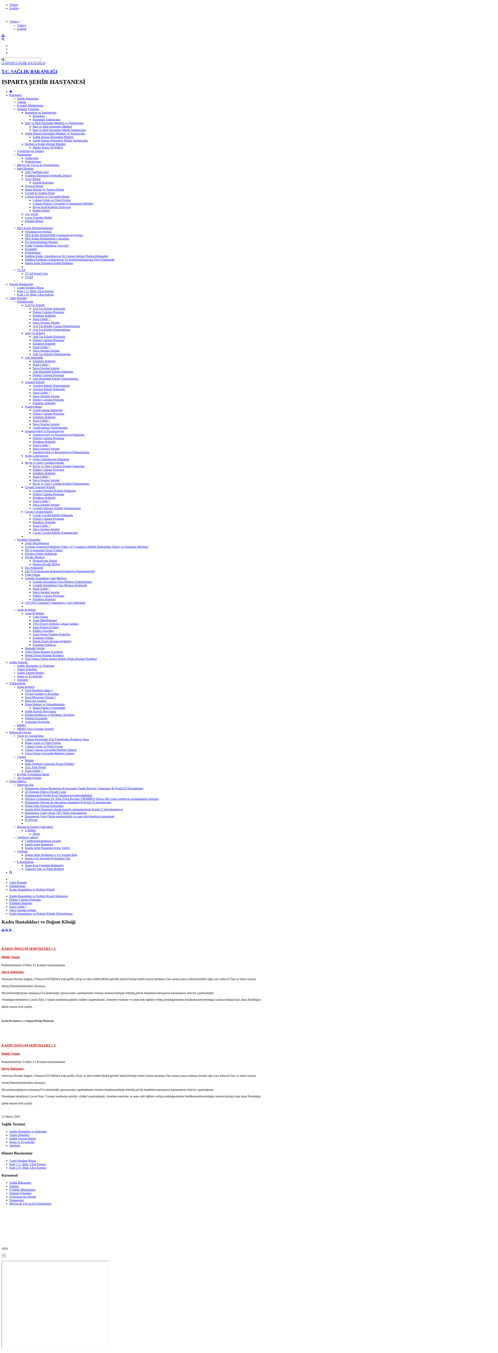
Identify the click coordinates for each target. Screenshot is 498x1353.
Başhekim (39, 116)
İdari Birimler (25, 168)
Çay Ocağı (31, 214)
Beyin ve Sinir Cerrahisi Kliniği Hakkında (58, 466)
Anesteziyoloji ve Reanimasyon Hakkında (58, 434)
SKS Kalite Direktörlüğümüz (35, 228)
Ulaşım (21, 756)
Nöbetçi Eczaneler (36, 718)
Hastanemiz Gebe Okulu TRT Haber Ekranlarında (56, 813)
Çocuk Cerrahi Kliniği (38, 511)
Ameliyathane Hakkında (48, 410)
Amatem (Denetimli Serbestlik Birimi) (48, 175)
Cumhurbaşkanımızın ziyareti (43, 841)
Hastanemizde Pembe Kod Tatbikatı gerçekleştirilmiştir (58, 795)
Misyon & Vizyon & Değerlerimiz (38, 165)
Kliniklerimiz (25, 301)
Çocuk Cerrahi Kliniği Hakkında (53, 515)
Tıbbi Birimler (18, 298)
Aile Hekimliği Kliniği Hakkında (53, 371)
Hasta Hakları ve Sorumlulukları (45, 704)
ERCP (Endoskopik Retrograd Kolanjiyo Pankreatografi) (60, 571)
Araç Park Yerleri (35, 767)
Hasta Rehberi (26, 686)
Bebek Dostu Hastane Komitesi (44, 655)
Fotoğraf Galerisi (27, 837)
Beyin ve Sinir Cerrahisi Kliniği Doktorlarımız (61, 483)
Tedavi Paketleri (27, 669)
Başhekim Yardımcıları (46, 119)
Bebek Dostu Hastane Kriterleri (52, 641)
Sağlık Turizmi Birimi (30, 672)
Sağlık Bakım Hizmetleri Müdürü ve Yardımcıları (55, 133)
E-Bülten (30, 830)
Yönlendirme (17, 683)
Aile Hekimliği (34, 357)
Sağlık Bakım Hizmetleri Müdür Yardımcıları (60, 140)
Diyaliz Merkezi (35, 557)
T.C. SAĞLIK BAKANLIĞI (29, 71)
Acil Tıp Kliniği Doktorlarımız (51, 329)
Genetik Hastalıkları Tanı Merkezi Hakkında (60, 585)
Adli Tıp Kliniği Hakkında (49, 336)
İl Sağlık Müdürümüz (30, 105)
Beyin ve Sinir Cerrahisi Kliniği (44, 462)
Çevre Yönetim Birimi (38, 217)
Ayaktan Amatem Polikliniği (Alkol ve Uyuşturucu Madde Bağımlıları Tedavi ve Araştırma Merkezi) (86, 546)
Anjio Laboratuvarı (36, 455)
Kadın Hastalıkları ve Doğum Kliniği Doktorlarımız (41, 913)
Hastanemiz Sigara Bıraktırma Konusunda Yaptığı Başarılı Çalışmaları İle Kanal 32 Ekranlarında (84, 788)
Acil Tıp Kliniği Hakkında (49, 308)
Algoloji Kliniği (34, 382)
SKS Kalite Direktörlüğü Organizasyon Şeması (54, 235)
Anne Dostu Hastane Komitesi (43, 651)
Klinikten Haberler (44, 315)
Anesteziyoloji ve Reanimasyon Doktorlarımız (61, 452)
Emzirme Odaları (43, 637)
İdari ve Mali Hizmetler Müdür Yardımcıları (59, 130)
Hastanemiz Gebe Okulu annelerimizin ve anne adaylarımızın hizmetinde (69, 816)
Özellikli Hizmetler (28, 539)
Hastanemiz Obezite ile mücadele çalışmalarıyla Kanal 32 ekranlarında (68, 802)
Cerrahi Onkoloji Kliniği (40, 487)
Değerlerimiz (33, 161)
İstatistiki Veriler (35, 648)
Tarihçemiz (32, 158)
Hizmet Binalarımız (21, 284)
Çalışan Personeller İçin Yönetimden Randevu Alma (57, 739)
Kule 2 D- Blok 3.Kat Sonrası (35, 294)
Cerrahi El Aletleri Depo (40, 193)
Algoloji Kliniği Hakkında (49, 389)
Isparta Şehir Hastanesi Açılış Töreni (47, 848)
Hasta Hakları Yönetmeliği (49, 707)
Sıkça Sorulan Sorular (46, 322)
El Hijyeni (31, 820)
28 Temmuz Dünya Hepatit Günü (45, 792)
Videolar (22, 851)
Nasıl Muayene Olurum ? (40, 697)
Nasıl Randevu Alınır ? (39, 690)
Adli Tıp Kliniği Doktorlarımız (51, 354)
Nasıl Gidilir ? (41, 319)
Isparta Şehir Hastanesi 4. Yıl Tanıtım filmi (51, 855)
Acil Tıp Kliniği (35, 305)
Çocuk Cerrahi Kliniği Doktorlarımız (55, 532)
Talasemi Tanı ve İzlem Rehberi (44, 869)
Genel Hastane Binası (30, 287)
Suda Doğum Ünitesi (46, 627)
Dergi (36, 834)
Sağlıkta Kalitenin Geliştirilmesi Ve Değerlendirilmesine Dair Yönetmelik (70, 259)
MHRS (21, 725)
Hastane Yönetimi (28, 109)
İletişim (29, 760)
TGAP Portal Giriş (36, 273)
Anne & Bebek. (34, 613)
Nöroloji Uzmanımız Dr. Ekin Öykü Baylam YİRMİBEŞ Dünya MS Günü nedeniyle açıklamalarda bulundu (92, 799)
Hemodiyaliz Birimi (45, 560)
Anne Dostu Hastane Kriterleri (51, 634)
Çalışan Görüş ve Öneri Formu (52, 200)
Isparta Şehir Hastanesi (39, 844)
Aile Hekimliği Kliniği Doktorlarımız (55, 378)
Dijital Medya (17, 781)
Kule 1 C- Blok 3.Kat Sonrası (35, 291)
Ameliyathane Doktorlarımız (50, 427)
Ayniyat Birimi (34, 186)
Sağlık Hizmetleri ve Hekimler (35, 665)
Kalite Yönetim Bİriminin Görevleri (47, 245)
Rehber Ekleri (41, 210)
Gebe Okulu (32, 574)
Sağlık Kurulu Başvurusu (40, 711)
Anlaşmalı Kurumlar (37, 721)
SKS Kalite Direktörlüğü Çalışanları (47, 238)
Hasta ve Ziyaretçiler (30, 676)
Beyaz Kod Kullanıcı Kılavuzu (52, 207)
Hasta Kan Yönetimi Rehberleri (44, 865)
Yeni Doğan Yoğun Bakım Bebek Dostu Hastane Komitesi (61, 658)
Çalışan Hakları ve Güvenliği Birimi (47, 196)
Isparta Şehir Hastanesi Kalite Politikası (49, 263)
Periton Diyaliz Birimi (46, 564)
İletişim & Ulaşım (20, 732)
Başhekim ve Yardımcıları (40, 112)
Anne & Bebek (26, 609)
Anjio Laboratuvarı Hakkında (51, 459)
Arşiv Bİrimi (32, 179)
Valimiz (21, 102)
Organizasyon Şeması (30, 151)
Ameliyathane (33, 406)
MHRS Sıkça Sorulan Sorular (35, 728)
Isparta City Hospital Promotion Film (47, 858)
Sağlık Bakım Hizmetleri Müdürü (53, 137)
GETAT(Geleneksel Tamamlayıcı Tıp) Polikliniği (55, 602)
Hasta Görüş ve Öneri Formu (43, 742)
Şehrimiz (22, 679)
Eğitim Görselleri (43, 630)
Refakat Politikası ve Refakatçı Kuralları (49, 714)
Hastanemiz (24, 154)
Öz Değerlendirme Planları (41, 242)
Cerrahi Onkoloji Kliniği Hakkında (54, 490)
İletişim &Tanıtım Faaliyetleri (35, 827)
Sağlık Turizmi (18, 662)
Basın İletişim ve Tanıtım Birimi (44, 189)
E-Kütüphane (25, 862)
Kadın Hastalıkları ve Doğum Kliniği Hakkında (38, 896)
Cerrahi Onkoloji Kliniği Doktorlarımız (57, 508)
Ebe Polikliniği (34, 567)
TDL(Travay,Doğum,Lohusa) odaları (55, 623)
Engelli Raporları (43, 182)
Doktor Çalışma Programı (48, 312)
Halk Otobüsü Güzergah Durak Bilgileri (49, 764)
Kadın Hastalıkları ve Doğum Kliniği (32, 889)
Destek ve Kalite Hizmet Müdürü (45, 144)
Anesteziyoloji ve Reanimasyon (44, 431)
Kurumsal (15, 95)
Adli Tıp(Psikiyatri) (37, 172)
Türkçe (13, 4)
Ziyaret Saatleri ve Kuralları (42, 693)
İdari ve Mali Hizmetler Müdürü (52, 126)
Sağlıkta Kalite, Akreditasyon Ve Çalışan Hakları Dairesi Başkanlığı (66, 256)
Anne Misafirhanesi (37, 543)
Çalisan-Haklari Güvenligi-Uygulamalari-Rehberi (63, 203)
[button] (15, 21)
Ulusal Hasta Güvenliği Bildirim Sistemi (49, 753)
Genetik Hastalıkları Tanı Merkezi (46, 578)
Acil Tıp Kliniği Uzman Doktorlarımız (56, 326)
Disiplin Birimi (34, 221)
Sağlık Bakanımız (28, 98)
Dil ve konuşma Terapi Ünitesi (43, 550)
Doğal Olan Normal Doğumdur (44, 806)
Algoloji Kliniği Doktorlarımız (51, 385)
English (14, 8)
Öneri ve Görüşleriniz (30, 735)
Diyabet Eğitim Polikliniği (41, 553)
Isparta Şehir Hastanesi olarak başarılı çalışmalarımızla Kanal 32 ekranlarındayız (74, 809)
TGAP (21, 270)
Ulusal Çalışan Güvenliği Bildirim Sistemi (50, 749)
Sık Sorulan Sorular (29, 778)
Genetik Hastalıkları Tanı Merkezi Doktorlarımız (62, 581)
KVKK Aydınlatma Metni (33, 774)
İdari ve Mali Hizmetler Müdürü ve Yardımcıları (54, 123)
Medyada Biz (25, 785)
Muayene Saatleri (35, 700)
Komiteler (31, 249)
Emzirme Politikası (44, 644)
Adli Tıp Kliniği (35, 333)
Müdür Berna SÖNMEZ (48, 147)
